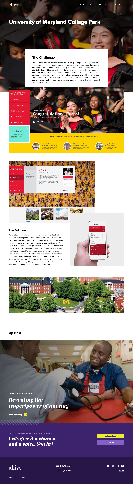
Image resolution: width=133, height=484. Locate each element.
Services (83, 5)
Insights (99, 5)
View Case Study (15, 415)
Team (106, 5)
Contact (121, 471)
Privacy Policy (21, 477)
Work (91, 5)
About (113, 5)
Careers (121, 5)
